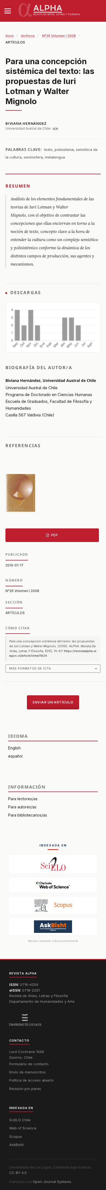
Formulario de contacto (29, 1064)
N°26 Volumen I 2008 (59, 36)
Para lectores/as (23, 798)
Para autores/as (22, 807)
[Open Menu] (7, 11)
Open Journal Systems (52, 1181)
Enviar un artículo (53, 702)
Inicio (9, 36)
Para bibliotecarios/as (27, 815)
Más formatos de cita (30, 668)
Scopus (15, 1136)
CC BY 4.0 (18, 1172)
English (14, 748)
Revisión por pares (25, 1088)
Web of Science (22, 1128)
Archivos (28, 36)
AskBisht (16, 1144)
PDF (54, 535)
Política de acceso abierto (31, 1080)
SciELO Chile (20, 1120)
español (15, 756)
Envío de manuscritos (27, 1072)
